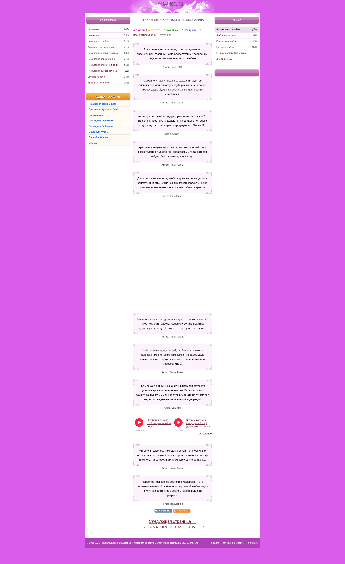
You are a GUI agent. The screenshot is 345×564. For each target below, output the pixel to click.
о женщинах (189, 29)
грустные (165, 34)
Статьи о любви (225, 47)
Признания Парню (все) (102, 104)
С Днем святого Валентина (231, 53)
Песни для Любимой (101, 126)
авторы (227, 543)
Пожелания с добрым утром (103, 53)
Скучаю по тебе (96, 76)
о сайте (215, 543)
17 (202, 527)
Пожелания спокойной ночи (103, 65)
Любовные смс (224, 59)
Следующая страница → (172, 521)
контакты (239, 543)
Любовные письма (226, 35)
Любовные (93, 29)
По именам (94, 35)
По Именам (97, 115)
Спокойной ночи (98, 137)
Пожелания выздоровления (103, 70)
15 (193, 527)
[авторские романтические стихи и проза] (170, 4)
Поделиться (183, 510)
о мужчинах (171, 29)
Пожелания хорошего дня (102, 59)
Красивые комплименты (101, 47)
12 (179, 527)
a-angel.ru (253, 543)
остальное (205, 433)
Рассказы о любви (226, 41)
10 (170, 527)
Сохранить (164, 511)
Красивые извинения (99, 82)
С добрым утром (98, 131)
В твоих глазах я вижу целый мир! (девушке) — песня (198, 423)
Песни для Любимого (101, 120)
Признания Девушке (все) (103, 109)
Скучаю (93, 143)
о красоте (154, 29)
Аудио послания (108, 96)
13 (183, 527)
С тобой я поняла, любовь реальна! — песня (159, 423)
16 (197, 527)
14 (188, 527)
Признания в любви (98, 41)
